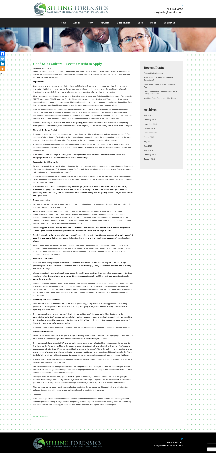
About (76, 22)
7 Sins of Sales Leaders (153, 73)
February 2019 (150, 120)
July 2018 (148, 142)
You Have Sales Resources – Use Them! (160, 98)
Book (140, 22)
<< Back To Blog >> (40, 416)
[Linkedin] (2, 63)
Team (90, 22)
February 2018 (150, 155)
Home (63, 22)
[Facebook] (2, 53)
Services (104, 22)
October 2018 (149, 128)
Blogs (153, 22)
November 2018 (150, 124)
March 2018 (148, 150)
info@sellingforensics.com (168, 12)
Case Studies (123, 22)
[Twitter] (2, 58)
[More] (2, 68)
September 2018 (150, 133)
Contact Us (169, 22)
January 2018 (149, 159)
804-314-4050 (175, 9)
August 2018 (149, 137)
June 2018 (148, 146)
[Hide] (1, 74)
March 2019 (148, 115)
